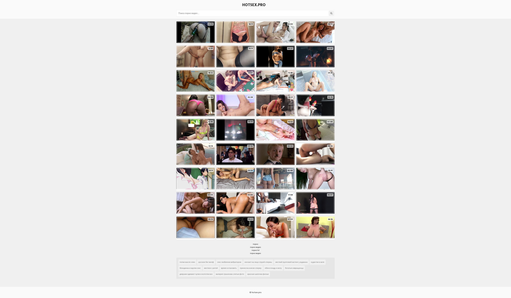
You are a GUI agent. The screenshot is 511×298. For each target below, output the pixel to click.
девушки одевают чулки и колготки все (196, 274)
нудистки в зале (317, 262)
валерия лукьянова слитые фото (230, 274)
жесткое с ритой (211, 268)
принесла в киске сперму (250, 268)
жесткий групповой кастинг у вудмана (291, 262)
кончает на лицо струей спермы (258, 262)
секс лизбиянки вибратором (229, 262)
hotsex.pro (254, 5)
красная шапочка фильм (258, 274)
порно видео (255, 247)
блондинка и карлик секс (190, 268)
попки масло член (187, 262)
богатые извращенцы (294, 268)
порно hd (255, 250)
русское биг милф (206, 262)
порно (255, 244)
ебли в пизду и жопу (273, 268)
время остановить (229, 268)
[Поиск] (331, 13)
